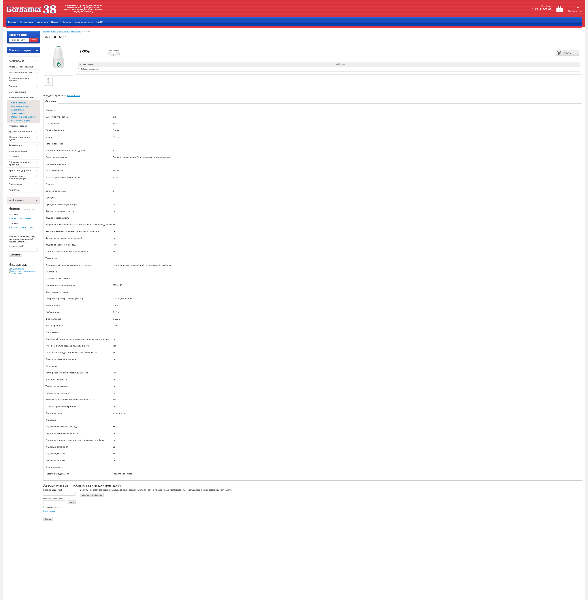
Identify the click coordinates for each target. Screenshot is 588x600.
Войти (71, 502)
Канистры (14, 190)
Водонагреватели (18, 151)
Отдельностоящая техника (19, 79)
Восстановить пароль (92, 495)
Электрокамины (18, 113)
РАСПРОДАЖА (16, 61)
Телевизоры (15, 145)
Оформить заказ (574, 11)
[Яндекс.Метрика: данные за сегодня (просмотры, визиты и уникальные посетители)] (16, 269)
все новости (29, 209)
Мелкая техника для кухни (19, 138)
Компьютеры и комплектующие (17, 177)
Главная (46, 31)
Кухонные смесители (20, 131)
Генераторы (15, 184)
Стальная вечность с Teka (20, 227)
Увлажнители (17, 110)
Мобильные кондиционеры (23, 117)
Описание (50, 101)
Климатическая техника (21, 97)
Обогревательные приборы (19, 163)
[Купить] (567, 53)
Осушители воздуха (20, 120)
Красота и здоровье (20, 170)
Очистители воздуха (20, 106)
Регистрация (49, 511)
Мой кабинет (16, 200)
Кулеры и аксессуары (21, 67)
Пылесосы (15, 156)
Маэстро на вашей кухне (19, 218)
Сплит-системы (18, 103)
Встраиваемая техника (21, 72)
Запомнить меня (53, 507)
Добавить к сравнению (90, 69)
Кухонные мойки (18, 126)
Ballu (343, 64)
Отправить (15, 255)
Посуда (13, 86)
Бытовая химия (17, 92)
